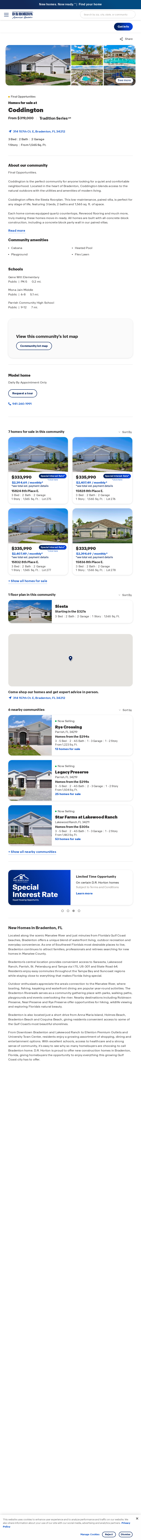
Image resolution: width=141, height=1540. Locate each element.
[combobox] (107, 14)
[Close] (137, 1518)
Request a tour (22, 393)
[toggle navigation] (6, 14)
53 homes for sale (68, 839)
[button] (123, 26)
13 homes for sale (67, 749)
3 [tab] (74, 911)
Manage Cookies (90, 1534)
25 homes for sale (68, 794)
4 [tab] (80, 911)
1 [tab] (63, 911)
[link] (38, 65)
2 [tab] (68, 911)
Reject (109, 1534)
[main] (70, 786)
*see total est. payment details (30, 484)
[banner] (70, 4)
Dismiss (125, 1534)
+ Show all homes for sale (27, 581)
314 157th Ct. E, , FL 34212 (39, 131)
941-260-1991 (22, 404)
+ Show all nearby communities (32, 852)
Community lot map (34, 346)
